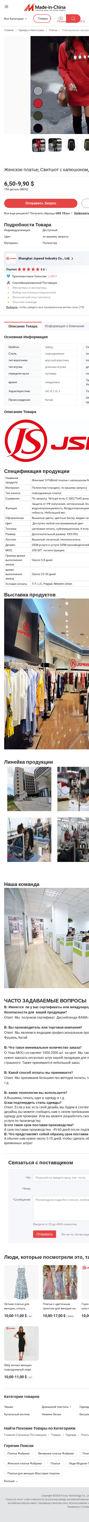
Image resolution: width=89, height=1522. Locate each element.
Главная (9, 30)
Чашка (8, 1407)
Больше (9, 1481)
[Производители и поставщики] (44, 7)
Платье (53, 30)
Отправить (44, 1234)
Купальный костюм (17, 1414)
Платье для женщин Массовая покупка (33, 1473)
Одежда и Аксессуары (31, 30)
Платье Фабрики (18, 1453)
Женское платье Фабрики (24, 1463)
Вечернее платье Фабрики (56, 1453)
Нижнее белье (51, 1414)
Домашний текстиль (55, 1407)
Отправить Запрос (40, 203)
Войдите (12, 307)
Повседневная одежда (75, 30)
